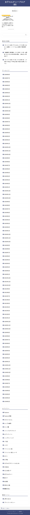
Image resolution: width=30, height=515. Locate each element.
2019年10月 (7, 372)
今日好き (6, 467)
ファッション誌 (8, 448)
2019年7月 (7, 383)
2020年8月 (7, 336)
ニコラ (6, 445)
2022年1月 (7, 274)
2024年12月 (7, 147)
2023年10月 (7, 198)
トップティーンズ (9, 438)
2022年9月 (7, 245)
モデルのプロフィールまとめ (11, 463)
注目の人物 (7, 485)
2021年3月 (7, 310)
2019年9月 (7, 376)
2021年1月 (7, 318)
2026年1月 (7, 100)
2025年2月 (7, 139)
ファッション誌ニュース (10, 452)
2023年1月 (7, 230)
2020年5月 (7, 347)
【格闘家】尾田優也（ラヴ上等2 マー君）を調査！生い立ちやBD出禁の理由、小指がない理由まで (15, 54)
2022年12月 (7, 234)
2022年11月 (7, 238)
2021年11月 (7, 281)
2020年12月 (7, 321)
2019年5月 (7, 390)
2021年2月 (7, 314)
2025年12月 (7, 103)
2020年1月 (7, 361)
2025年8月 (7, 118)
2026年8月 (7, 74)
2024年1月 (7, 187)
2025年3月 (7, 136)
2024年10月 (7, 154)
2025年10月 (7, 110)
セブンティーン (8, 434)
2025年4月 (7, 132)
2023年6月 (7, 212)
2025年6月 (7, 125)
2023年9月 (7, 201)
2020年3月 (7, 354)
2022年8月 (7, 248)
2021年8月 (7, 292)
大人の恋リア (7, 470)
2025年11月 (7, 107)
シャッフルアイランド (10, 430)
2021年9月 (7, 288)
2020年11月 (7, 325)
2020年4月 (7, 350)
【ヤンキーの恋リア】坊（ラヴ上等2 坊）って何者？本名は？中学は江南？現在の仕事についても (15, 61)
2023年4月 (7, 219)
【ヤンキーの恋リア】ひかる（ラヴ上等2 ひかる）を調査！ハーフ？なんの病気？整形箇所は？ (15, 47)
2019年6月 (7, 387)
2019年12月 (7, 365)
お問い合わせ (7, 498)
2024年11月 (7, 150)
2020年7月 (7, 339)
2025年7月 (7, 121)
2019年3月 (7, 398)
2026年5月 (7, 85)
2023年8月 (7, 205)
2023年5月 (7, 216)
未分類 (6, 481)
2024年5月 (7, 172)
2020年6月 (7, 343)
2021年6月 (7, 299)
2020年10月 (7, 328)
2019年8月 (7, 379)
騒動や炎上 (7, 488)
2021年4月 (7, 307)
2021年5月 (7, 303)
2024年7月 (7, 165)
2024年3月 (7, 179)
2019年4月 (7, 394)
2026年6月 (7, 81)
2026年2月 (7, 96)
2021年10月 (7, 285)
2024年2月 (7, 183)
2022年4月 (7, 263)
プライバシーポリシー (9, 502)
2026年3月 (7, 92)
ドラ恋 (6, 441)
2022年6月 (7, 256)
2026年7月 (7, 78)
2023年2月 (7, 227)
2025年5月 (7, 129)
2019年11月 (7, 368)
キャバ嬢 (6, 427)
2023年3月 (7, 223)
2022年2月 (7, 270)
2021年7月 (7, 296)
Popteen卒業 (7, 416)
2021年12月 (7, 278)
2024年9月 (7, 158)
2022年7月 (7, 252)
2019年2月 (7, 401)
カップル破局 (7, 423)
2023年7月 (7, 209)
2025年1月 (7, 143)
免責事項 (20, 511)
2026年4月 (7, 89)
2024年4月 (7, 176)
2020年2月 (7, 358)
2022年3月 (7, 267)
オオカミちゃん (8, 419)
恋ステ (6, 477)
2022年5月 (7, 259)
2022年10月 (7, 241)
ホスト (6, 456)
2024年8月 (7, 161)
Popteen (6, 412)
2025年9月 (7, 114)
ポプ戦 (6, 459)
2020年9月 (7, 332)
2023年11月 (7, 194)
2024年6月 (7, 169)
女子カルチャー (8, 474)
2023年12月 (7, 190)
